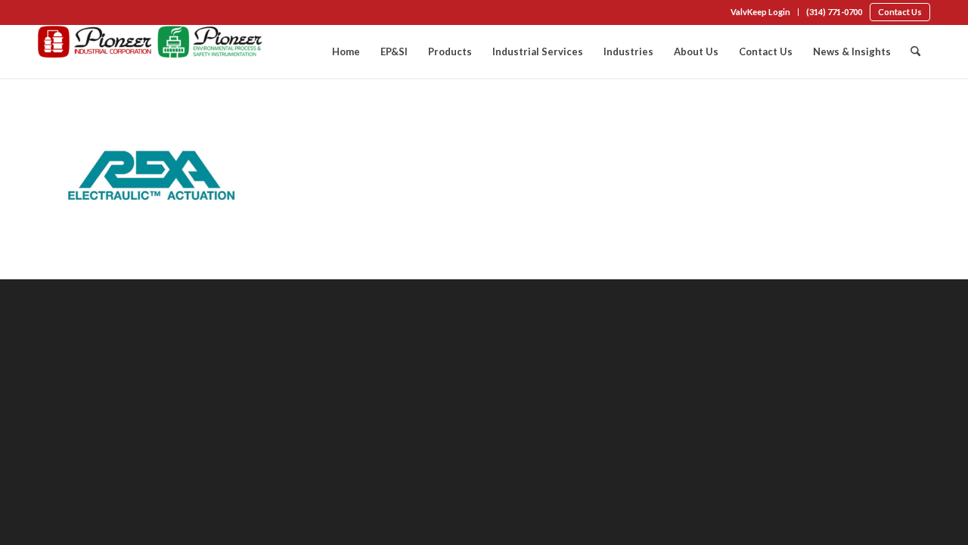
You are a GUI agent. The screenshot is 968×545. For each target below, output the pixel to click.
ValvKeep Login (760, 12)
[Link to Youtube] (110, 13)
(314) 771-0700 (834, 12)
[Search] (915, 51)
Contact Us (900, 12)
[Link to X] (87, 13)
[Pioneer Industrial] (151, 51)
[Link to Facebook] (42, 13)
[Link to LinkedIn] (65, 13)
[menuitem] (761, 12)
